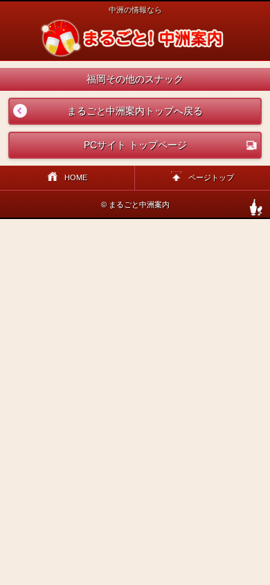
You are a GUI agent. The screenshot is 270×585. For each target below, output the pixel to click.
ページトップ (211, 177)
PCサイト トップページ (135, 144)
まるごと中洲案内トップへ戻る (106, 110)
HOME (75, 177)
